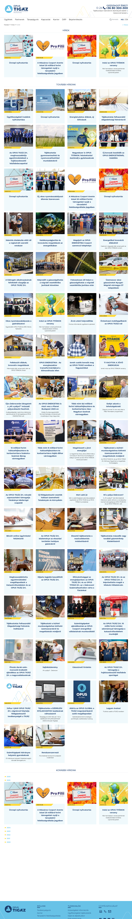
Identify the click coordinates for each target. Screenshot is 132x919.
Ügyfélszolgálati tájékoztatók (79, 913)
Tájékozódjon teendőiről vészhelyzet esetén (110, 11)
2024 (9, 828)
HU (122, 19)
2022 (8, 835)
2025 (8, 780)
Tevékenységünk (44, 910)
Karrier (56, 19)
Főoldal (6, 25)
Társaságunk (33, 19)
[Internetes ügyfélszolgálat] (100, 911)
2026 (8, 777)
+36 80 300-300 (117, 8)
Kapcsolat (45, 19)
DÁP (64, 19)
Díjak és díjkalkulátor (76, 916)
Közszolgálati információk (78, 910)
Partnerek (19, 19)
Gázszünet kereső (120, 13)
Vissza (126, 25)
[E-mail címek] (109, 911)
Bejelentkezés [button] (75, 19)
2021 (8, 838)
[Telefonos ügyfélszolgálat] (105, 911)
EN (126, 19)
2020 (9, 842)
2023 (8, 831)
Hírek (13, 25)
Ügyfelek (8, 19)
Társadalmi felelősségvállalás (49, 916)
